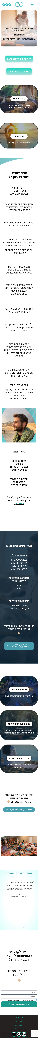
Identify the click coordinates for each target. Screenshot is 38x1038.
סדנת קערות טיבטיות (19, 578)
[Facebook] (19, 1034)
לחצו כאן (19, 503)
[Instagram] (9, 4)
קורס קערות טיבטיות (19, 601)
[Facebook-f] (6, 4)
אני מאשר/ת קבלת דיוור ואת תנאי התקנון (21, 1000)
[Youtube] (3, 4)
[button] (32, 4)
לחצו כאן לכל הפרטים (19, 629)
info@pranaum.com (19, 1029)
